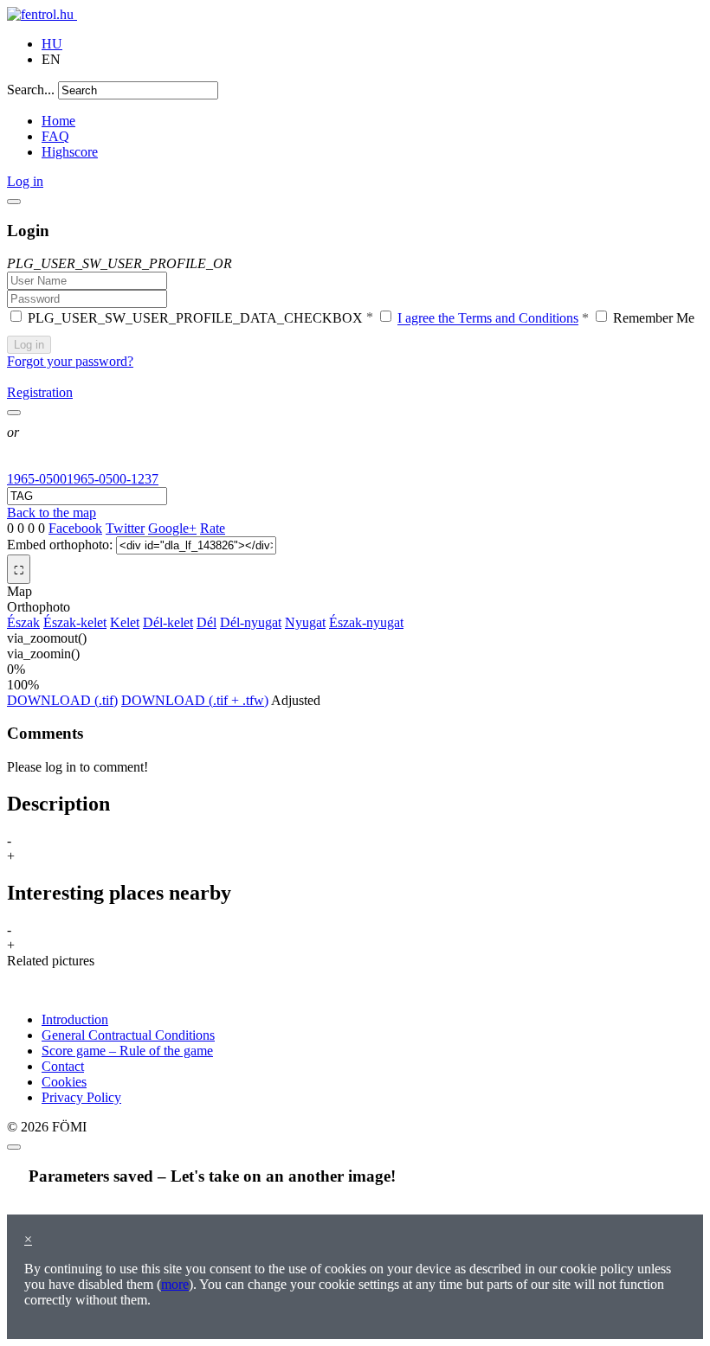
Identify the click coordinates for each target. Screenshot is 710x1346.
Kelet (124, 622)
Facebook (75, 528)
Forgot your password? (70, 361)
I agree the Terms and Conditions (487, 318)
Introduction (75, 1019)
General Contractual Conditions (128, 1035)
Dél (206, 622)
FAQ (55, 136)
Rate (212, 528)
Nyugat (305, 622)
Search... (31, 89)
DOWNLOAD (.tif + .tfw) (194, 700)
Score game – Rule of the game (127, 1050)
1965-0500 (37, 478)
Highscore (70, 151)
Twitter (125, 528)
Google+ (172, 528)
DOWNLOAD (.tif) (62, 700)
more (175, 1284)
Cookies (64, 1081)
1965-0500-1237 (112, 478)
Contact (63, 1066)
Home (58, 120)
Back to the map (51, 512)
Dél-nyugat (250, 622)
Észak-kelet (74, 622)
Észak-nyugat (366, 622)
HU (52, 43)
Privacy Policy (81, 1097)
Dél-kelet (168, 622)
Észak (23, 622)
